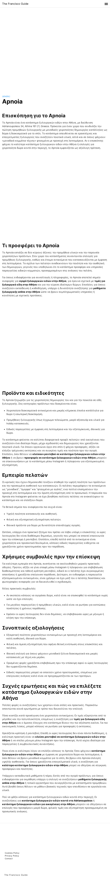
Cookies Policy (12, 853)
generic (6, 96)
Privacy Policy (12, 856)
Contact (9, 858)
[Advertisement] (55, 49)
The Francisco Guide (15, 3)
